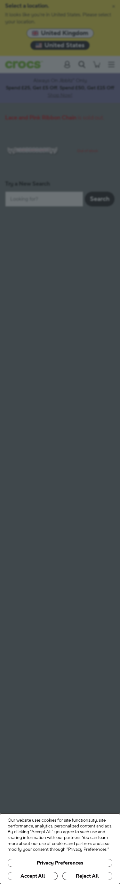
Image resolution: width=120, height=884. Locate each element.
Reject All (87, 876)
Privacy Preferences (60, 863)
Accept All (32, 876)
